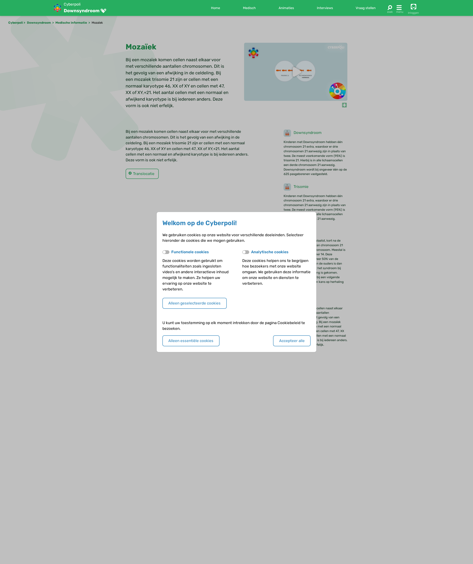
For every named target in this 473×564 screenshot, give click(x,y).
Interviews (325, 8)
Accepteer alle (292, 341)
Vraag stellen (366, 8)
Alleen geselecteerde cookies (194, 303)
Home (215, 8)
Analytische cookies (269, 252)
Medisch (249, 8)
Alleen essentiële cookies (190, 341)
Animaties (286, 8)
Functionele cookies (190, 252)
